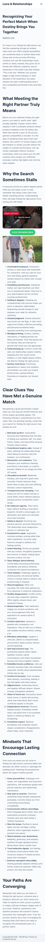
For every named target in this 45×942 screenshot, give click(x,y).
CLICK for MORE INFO (22, 232)
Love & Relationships (17, 4)
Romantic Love (8, 38)
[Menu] (41, 4)
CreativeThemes (9, 939)
